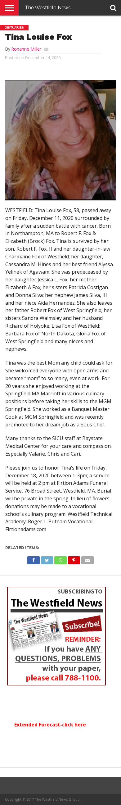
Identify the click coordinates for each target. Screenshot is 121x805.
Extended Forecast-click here (50, 724)
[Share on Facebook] (33, 558)
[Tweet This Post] (47, 558)
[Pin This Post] (74, 558)
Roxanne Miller (26, 49)
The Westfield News (48, 8)
